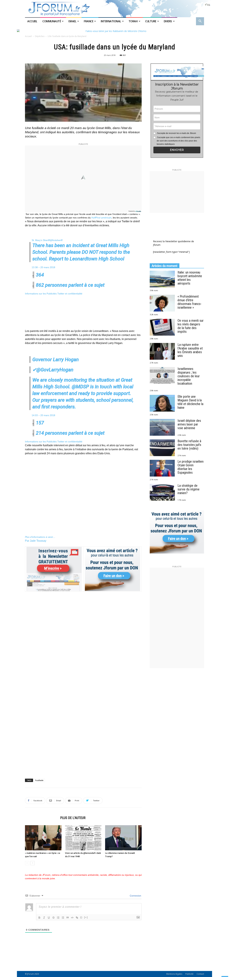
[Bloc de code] (72, 918)
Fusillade (39, 780)
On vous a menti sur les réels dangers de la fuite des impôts (191, 326)
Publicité (189, 973)
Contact (200, 973)
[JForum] (114, 8)
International (111, 21)
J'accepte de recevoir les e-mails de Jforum (176, 133)
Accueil (32, 21)
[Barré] (53, 918)
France (88, 21)
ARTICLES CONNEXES (41, 818)
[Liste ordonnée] (58, 918)
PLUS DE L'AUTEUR (72, 818)
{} (81, 917)
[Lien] (77, 918)
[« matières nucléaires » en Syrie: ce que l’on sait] (43, 837)
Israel (72, 21)
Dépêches (39, 36)
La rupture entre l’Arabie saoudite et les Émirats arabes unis (190, 350)
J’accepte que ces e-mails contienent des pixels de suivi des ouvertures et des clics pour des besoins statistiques (178, 140)
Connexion (135, 895)
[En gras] (39, 918)
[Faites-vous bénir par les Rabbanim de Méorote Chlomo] (114, 31)
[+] (86, 917)
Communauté (51, 21)
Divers (168, 21)
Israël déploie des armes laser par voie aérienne (189, 424)
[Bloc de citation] (67, 918)
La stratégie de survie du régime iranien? (188, 489)
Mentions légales (174, 973)
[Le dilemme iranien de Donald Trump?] (123, 837)
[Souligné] (48, 918)
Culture (150, 21)
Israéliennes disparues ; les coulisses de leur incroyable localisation (189, 376)
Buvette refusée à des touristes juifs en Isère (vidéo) (189, 444)
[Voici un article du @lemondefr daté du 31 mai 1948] (83, 837)
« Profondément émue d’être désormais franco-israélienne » (190, 301)
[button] (200, 21)
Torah (133, 21)
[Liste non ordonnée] (63, 918)
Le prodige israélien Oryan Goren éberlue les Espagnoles (191, 467)
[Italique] (44, 918)
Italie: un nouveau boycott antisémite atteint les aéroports (190, 277)
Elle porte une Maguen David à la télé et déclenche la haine (190, 402)
